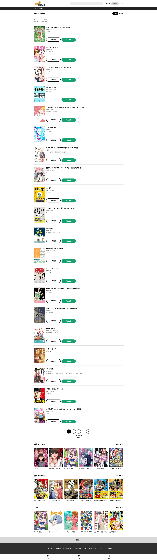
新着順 (121, 13)
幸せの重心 (50, 229)
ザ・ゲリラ (50, 369)
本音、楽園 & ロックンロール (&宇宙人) (59, 27)
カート (78, 558)
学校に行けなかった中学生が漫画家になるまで (61, 208)
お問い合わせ (92, 548)
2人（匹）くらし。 (52, 47)
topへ (78, 540)
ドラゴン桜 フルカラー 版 (54, 389)
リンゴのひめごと (52, 269)
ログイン (107, 3)
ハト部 (48, 188)
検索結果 (41, 8)
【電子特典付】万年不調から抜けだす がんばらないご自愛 (65, 107)
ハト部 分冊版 (51, 87)
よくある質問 (49, 548)
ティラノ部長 (50, 328)
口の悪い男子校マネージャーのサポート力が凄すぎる (63, 168)
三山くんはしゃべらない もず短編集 (58, 67)
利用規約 (58, 548)
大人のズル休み (51, 127)
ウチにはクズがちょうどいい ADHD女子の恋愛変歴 (63, 289)
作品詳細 (68, 39)
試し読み (53, 39)
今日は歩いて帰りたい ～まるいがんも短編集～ (61, 308)
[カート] (121, 4)
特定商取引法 (67, 548)
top (35, 8)
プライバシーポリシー (79, 548)
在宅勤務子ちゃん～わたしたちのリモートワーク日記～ (64, 409)
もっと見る (119, 444)
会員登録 (114, 3)
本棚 (109, 558)
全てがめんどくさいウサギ (55, 249)
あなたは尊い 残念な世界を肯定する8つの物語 (62, 148)
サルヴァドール (51, 349)
